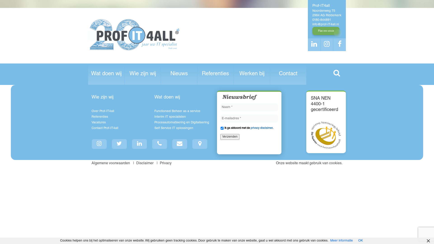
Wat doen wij (106, 74)
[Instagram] (99, 144)
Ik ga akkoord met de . (248, 128)
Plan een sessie (326, 30)
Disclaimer (145, 163)
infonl (325, 24)
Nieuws (179, 74)
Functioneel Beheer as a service (177, 111)
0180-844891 (321, 20)
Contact (288, 74)
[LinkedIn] (139, 144)
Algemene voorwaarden (111, 163)
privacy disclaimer (262, 128)
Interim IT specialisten (170, 117)
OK (360, 240)
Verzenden (230, 136)
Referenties (215, 74)
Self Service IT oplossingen (173, 128)
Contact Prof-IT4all (105, 128)
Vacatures (99, 122)
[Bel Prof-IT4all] (159, 144)
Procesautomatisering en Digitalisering (181, 122)
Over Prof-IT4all (103, 111)
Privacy (166, 163)
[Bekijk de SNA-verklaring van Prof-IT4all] (326, 135)
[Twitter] (119, 144)
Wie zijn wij (143, 74)
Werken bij (251, 74)
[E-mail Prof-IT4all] (179, 144)
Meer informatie (341, 240)
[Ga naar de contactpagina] (200, 144)
